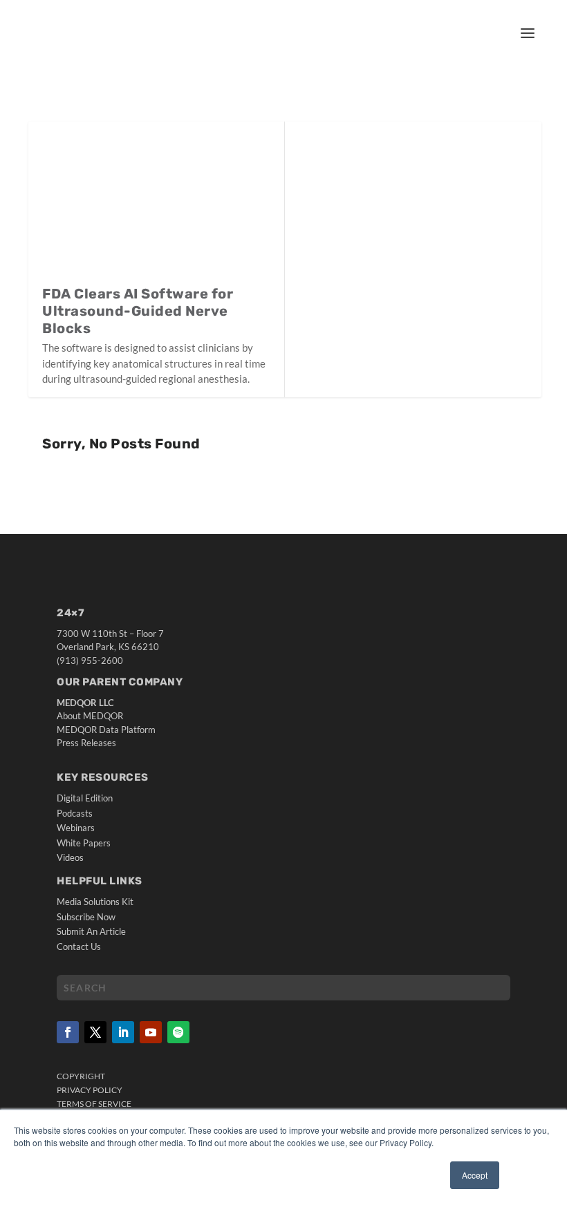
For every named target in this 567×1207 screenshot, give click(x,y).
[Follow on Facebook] (68, 1032)
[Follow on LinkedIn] (123, 1032)
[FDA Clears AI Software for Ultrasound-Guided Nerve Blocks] (156, 203)
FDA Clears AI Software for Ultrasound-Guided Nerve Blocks (137, 310)
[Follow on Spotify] (178, 1032)
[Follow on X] (95, 1032)
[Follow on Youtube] (151, 1032)
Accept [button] (474, 1175)
